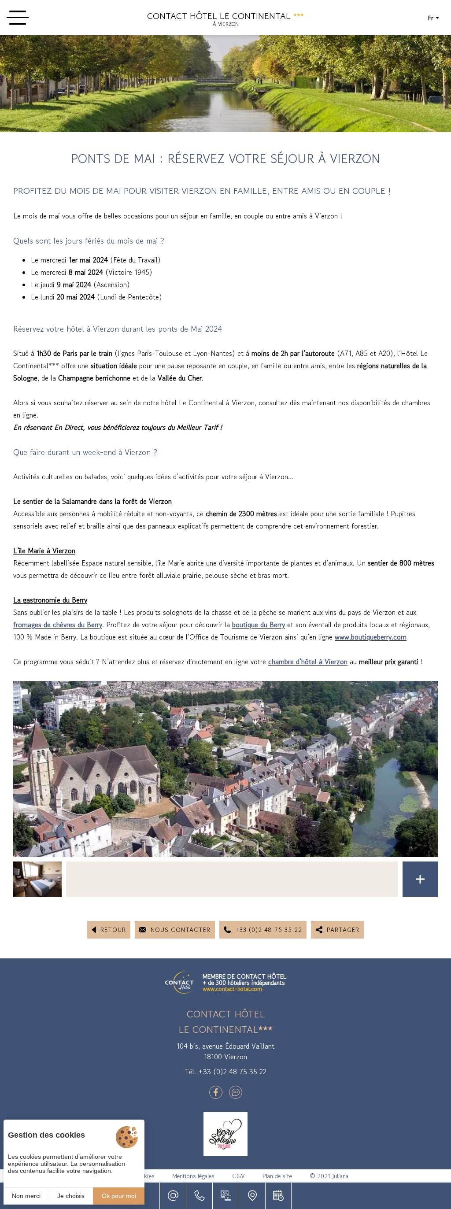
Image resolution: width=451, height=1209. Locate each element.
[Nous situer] (252, 1196)
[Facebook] (215, 1092)
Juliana (340, 1176)
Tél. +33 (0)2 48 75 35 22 (225, 1071)
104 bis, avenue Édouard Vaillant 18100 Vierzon (225, 1051)
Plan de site (277, 1176)
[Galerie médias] (225, 1196)
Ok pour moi (119, 1195)
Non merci (26, 1195)
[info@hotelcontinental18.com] (172, 1196)
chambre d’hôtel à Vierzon (307, 661)
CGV (238, 1176)
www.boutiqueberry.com (371, 637)
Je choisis (71, 1195)
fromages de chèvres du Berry (57, 624)
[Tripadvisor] (235, 1092)
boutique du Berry (258, 624)
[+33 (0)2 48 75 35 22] (199, 1196)
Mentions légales (193, 1176)
